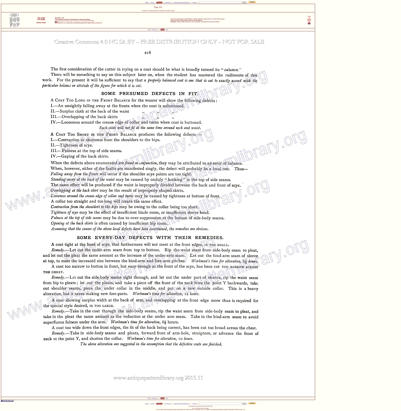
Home (147, 2)
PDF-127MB (41, 18)
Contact (194, 2)
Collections (167, 2)
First (149, 29)
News (153, 2)
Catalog (159, 2)
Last (167, 29)
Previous (154, 29)
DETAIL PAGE (41, 22)
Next (162, 29)
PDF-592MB (41, 19)
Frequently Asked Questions (181, 2)
